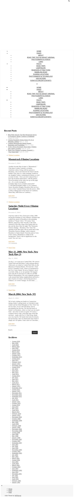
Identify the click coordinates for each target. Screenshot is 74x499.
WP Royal (18, 495)
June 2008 (15, 434)
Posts (39, 64)
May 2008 (15, 436)
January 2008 (16, 438)
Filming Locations (41, 74)
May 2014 (15, 372)
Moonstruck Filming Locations (23, 159)
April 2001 (15, 479)
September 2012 (17, 388)
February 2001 (16, 481)
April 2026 (15, 345)
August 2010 (16, 405)
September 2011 (17, 396)
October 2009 (16, 419)
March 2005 (15, 458)
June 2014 (15, 370)
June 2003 (15, 468)
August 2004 (16, 460)
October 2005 (16, 451)
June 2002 (15, 472)
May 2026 (15, 343)
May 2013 (15, 381)
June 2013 (15, 379)
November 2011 (17, 395)
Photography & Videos (41, 59)
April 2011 (15, 400)
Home (39, 51)
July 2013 (15, 377)
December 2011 (17, 393)
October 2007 (16, 441)
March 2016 (15, 352)
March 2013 (15, 384)
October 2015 (16, 355)
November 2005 (17, 450)
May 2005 (15, 456)
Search (10, 330)
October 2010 (16, 403)
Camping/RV (41, 68)
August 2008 (16, 432)
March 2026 (15, 346)
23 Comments (12, 197)
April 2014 (15, 374)
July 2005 (15, 455)
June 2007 (15, 444)
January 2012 (16, 391)
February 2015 (16, 362)
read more (11, 195)
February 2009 (16, 425)
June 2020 (15, 348)
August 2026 (16, 341)
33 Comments (12, 243)
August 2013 (16, 376)
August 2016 (16, 350)
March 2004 (15, 465)
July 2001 (15, 475)
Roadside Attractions (41, 70)
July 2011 (15, 398)
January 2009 (16, 427)
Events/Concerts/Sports (40, 80)
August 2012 (16, 389)
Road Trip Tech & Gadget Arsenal (41, 57)
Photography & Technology (41, 76)
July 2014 (15, 369)
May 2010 (15, 408)
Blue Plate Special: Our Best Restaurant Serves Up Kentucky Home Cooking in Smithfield (22, 135)
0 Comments (12, 285)
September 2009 (17, 420)
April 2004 (15, 463)
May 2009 (15, 422)
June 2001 (15, 477)
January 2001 (16, 482)
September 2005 (17, 453)
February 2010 (16, 413)
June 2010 (15, 407)
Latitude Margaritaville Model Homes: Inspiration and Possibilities (19, 144)
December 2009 (17, 417)
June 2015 (15, 360)
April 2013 (15, 383)
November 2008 (17, 431)
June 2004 (15, 462)
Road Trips (40, 66)
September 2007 (17, 443)
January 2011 (16, 401)
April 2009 (15, 424)
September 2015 (17, 357)
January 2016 (16, 353)
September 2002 (17, 470)
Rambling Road (40, 72)
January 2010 (16, 415)
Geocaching (41, 78)
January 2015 (16, 364)
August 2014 (16, 367)
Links (41, 62)
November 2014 (17, 365)
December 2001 (17, 474)
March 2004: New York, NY (22, 294)
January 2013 (16, 386)
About (41, 55)
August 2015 (16, 358)
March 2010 (15, 412)
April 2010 (15, 410)
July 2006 (15, 446)
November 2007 (17, 439)
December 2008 (17, 429)
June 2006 (15, 448)
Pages (39, 53)
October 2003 (16, 467)
